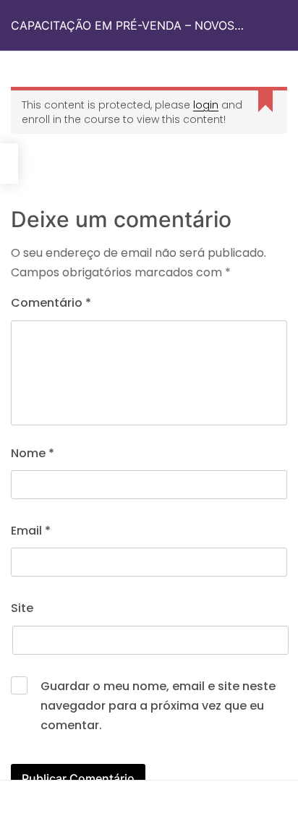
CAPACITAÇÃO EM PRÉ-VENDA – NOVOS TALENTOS (122, 34)
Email (31, 530)
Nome (32, 453)
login (205, 105)
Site (22, 608)
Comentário (51, 302)
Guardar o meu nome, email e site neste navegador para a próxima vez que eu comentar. (158, 706)
